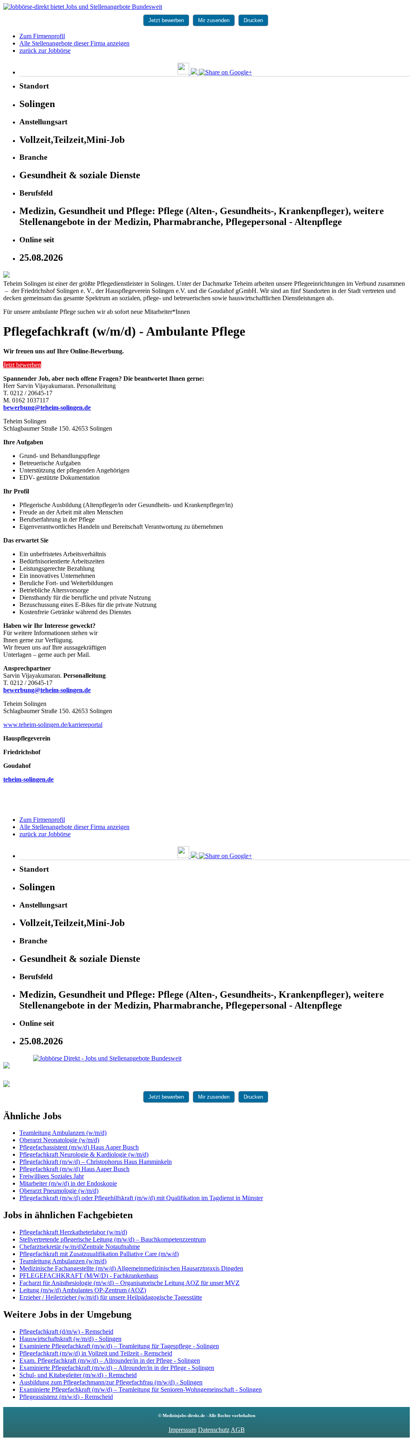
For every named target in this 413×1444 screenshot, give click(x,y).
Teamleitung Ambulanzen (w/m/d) (62, 1132)
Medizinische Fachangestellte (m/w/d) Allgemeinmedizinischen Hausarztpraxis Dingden (131, 1268)
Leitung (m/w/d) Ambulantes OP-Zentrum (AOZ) (82, 1290)
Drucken (253, 20)
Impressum (182, 1429)
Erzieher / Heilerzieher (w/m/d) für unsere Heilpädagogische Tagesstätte (110, 1297)
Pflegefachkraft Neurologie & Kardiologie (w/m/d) (83, 1154)
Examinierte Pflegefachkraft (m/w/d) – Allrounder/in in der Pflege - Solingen (116, 1367)
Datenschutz (213, 1429)
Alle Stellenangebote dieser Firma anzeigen (74, 43)
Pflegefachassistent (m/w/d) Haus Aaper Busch (79, 1147)
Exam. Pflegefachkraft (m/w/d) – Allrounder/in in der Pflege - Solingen (109, 1360)
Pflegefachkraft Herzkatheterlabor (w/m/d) (73, 1232)
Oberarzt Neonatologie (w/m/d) (59, 1140)
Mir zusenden (213, 20)
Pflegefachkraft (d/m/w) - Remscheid (66, 1331)
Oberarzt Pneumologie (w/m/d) (58, 1190)
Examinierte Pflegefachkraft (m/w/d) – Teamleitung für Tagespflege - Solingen (119, 1346)
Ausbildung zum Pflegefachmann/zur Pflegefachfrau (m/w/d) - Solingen (110, 1382)
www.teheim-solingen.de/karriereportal (52, 724)
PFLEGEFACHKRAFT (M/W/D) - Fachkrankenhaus (88, 1275)
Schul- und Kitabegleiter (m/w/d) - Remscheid (78, 1375)
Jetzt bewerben (166, 20)
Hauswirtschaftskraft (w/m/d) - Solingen (70, 1338)
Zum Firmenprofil (42, 36)
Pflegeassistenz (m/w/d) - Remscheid (66, 1396)
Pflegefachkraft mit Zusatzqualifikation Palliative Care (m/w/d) (99, 1253)
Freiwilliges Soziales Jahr (51, 1176)
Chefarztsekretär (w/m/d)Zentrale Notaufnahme (79, 1246)
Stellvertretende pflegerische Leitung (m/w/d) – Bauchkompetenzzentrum (112, 1239)
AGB (238, 1429)
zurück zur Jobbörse (45, 50)
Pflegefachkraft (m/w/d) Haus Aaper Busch (74, 1169)
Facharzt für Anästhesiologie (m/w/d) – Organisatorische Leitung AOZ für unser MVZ (129, 1282)
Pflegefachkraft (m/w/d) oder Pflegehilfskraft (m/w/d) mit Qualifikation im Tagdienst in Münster (141, 1197)
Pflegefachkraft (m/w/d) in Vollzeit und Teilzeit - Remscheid (95, 1353)
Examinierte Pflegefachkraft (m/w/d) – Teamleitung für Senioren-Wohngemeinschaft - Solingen (140, 1389)
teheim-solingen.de (28, 779)
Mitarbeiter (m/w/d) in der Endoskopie (68, 1183)
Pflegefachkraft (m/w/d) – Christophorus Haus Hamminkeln (95, 1161)
